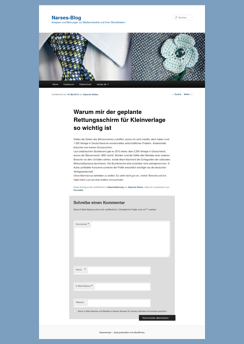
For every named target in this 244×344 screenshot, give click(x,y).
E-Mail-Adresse (84, 286)
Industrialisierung (115, 187)
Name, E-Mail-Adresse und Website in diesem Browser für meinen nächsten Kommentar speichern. (122, 311)
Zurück (176, 94)
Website (80, 302)
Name (81, 269)
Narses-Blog (66, 17)
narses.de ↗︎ (103, 84)
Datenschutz (85, 84)
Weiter (188, 94)
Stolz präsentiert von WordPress (129, 332)
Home (55, 84)
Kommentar (82, 224)
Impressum (68, 84)
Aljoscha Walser (91, 94)
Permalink (78, 190)
